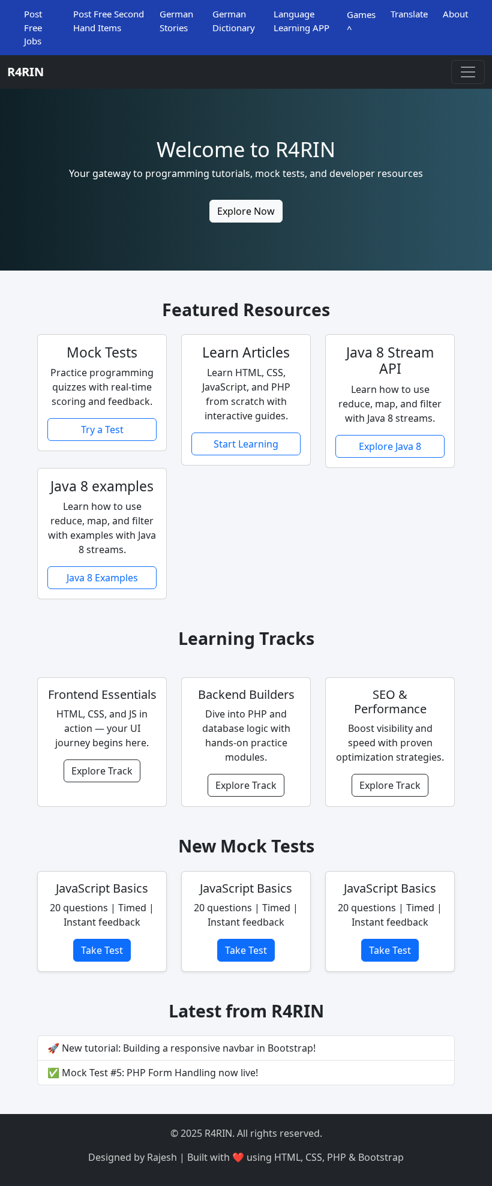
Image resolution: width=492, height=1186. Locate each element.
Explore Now (246, 211)
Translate (409, 14)
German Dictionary (233, 21)
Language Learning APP (301, 21)
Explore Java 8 (390, 446)
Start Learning (246, 444)
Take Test (102, 950)
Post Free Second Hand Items (108, 21)
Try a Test (102, 429)
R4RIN (25, 72)
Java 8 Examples (102, 577)
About (455, 14)
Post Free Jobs (33, 27)
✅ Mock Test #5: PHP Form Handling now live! (152, 1072)
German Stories (176, 21)
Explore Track (102, 770)
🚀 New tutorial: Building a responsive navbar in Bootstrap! (181, 1048)
